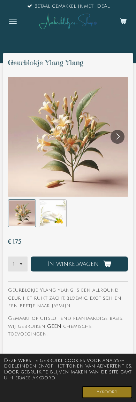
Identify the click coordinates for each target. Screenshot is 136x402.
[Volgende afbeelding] (117, 137)
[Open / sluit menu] (13, 21)
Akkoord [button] (107, 391)
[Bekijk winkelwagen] (123, 21)
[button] (22, 213)
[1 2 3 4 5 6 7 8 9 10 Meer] (18, 264)
